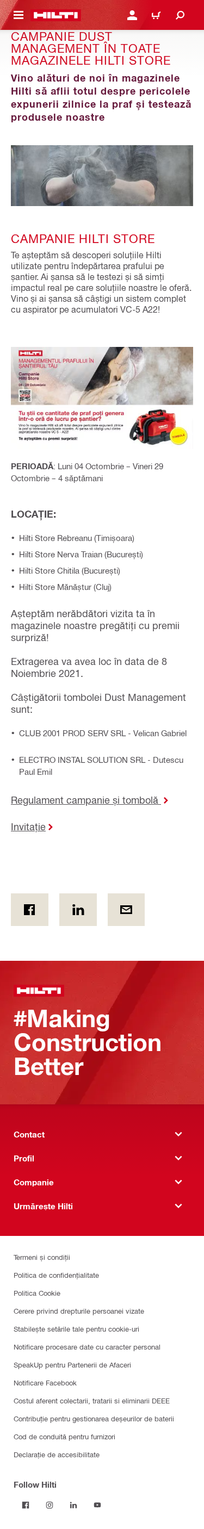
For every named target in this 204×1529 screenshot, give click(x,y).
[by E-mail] (126, 909)
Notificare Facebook (45, 1382)
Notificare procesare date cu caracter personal (87, 1346)
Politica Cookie (37, 1293)
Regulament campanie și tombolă (86, 799)
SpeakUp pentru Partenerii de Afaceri (72, 1364)
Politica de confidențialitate (56, 1275)
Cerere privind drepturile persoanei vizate (79, 1311)
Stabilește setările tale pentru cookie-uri (76, 1329)
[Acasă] (55, 15)
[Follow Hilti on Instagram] (49, 1505)
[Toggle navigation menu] (18, 15)
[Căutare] (180, 15)
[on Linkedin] (78, 909)
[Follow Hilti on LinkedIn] (73, 1505)
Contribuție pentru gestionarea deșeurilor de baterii (94, 1418)
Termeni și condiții (42, 1257)
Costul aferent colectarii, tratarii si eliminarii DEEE (92, 1400)
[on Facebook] (29, 909)
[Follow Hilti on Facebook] (26, 1505)
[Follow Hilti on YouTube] (97, 1505)
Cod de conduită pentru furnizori (64, 1436)
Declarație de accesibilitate (57, 1454)
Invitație (28, 826)
